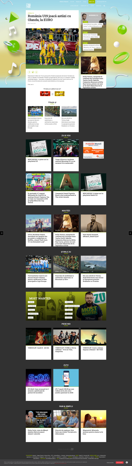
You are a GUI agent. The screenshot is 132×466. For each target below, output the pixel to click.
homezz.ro (87, 457)
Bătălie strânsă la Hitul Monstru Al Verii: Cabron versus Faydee (92, 47)
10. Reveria (69, 317)
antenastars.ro (35, 457)
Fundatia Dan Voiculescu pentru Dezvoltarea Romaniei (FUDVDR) (73, 458)
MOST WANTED (40, 298)
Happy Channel (40, 455)
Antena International (70, 455)
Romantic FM (86, 455)
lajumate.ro (81, 457)
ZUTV (52, 455)
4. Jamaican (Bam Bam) (72, 306)
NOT (60, 94)
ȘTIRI (92, 6)
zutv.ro (46, 457)
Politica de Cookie (110, 462)
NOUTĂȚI (66, 211)
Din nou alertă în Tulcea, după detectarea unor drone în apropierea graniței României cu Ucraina (68, 122)
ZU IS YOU (66, 135)
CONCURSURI (74, 6)
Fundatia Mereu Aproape (93, 458)
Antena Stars (47, 455)
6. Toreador (69, 310)
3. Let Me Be (32, 306)
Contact (84, 1)
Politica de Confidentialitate (60, 463)
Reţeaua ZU (78, 1)
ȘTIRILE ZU (31, 13)
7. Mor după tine (33, 314)
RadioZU (81, 455)
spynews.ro (29, 457)
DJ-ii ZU (72, 1)
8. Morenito (69, 314)
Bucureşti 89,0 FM (102, 1)
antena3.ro (59, 457)
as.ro (49, 457)
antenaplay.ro (75, 457)
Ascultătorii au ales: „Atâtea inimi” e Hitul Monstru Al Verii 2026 (93, 26)
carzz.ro (92, 457)
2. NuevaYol (69, 302)
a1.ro (98, 455)
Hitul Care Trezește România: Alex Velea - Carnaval (91, 37)
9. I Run (31, 317)
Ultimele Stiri (103, 455)
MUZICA (98, 6)
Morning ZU (93, 15)
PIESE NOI (66, 324)
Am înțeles (120, 462)
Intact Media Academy (50, 458)
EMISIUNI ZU (84, 6)
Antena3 (63, 455)
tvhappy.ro (41, 457)
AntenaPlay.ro (57, 455)
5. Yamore (31, 310)
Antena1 (34, 455)
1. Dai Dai (31, 302)
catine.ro (54, 457)
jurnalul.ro (65, 457)
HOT (46, 94)
